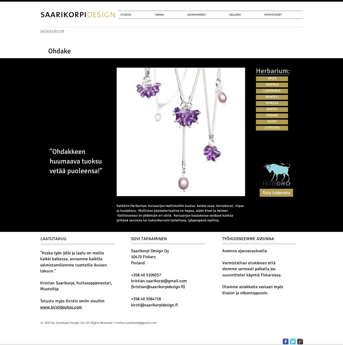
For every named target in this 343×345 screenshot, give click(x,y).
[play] (237, 188)
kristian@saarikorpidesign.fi (158, 287)
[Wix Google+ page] (300, 341)
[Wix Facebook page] (286, 341)
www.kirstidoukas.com (61, 307)
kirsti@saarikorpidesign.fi (154, 305)
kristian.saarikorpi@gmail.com (159, 281)
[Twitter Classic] (293, 341)
